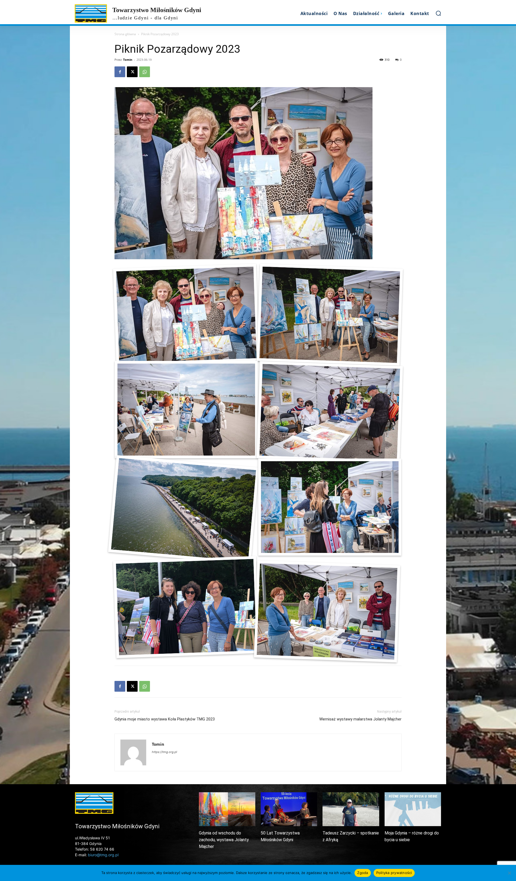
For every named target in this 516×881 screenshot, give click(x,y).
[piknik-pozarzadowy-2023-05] (329, 412)
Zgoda (362, 873)
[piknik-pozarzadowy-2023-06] (183, 510)
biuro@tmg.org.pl (103, 854)
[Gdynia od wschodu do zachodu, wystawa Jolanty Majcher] (227, 809)
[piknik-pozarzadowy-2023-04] (186, 409)
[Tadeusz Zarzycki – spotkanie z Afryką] (350, 809)
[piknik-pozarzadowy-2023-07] (330, 507)
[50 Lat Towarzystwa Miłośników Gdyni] (289, 809)
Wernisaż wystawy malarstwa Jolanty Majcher (360, 719)
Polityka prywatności (394, 873)
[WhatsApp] (144, 71)
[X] (132, 71)
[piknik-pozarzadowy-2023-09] (327, 611)
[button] (438, 13)
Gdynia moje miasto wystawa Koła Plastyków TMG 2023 (164, 719)
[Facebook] (119, 71)
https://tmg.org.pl (164, 752)
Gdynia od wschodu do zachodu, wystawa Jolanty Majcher (224, 839)
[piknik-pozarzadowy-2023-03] (329, 315)
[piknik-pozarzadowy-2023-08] (186, 607)
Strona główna (125, 34)
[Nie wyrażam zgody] (509, 873)
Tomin (127, 60)
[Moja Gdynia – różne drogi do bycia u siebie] (413, 809)
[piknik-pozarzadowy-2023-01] (186, 315)
